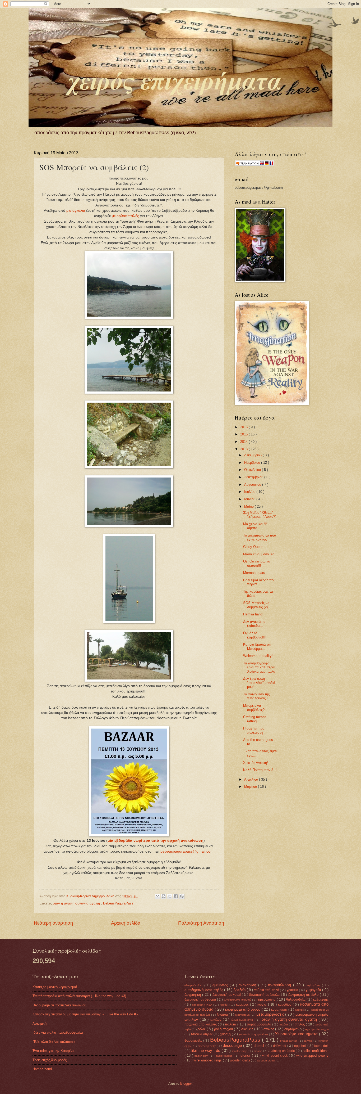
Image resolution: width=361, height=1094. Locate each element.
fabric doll (321, 1045)
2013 (244, 449)
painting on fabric (283, 1050)
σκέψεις (247, 1029)
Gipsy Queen (253, 547)
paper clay (202, 1055)
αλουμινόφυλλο (194, 985)
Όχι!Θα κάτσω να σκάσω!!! (256, 563)
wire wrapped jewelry (312, 1055)
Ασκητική (40, 1023)
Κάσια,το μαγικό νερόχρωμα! (55, 987)
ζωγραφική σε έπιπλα (265, 994)
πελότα (284, 1024)
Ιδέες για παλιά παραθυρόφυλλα (58, 1032)
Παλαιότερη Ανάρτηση (201, 923)
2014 (244, 442)
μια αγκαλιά (75, 211)
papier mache (225, 1055)
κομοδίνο (285, 1004)
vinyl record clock (275, 1055)
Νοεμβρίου (252, 463)
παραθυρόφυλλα (259, 1024)
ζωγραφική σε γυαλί (227, 994)
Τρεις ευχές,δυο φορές (50, 1060)
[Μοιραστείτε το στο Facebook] (175, 896)
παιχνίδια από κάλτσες (201, 1024)
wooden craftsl (266, 1060)
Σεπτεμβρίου (254, 477)
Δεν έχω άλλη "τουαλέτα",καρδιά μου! (259, 683)
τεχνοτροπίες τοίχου (316, 1029)
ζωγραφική (193, 995)
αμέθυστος (221, 985)
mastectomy (240, 1051)
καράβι (224, 1004)
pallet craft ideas (315, 1051)
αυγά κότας (314, 985)
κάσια (262, 1004)
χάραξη (226, 1034)
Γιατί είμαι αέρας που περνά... (259, 582)
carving (308, 1040)
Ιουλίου (250, 492)
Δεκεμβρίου (253, 455)
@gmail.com (203, 851)
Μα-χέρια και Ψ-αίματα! (255, 526)
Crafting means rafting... (254, 719)
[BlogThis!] (163, 896)
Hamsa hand (252, 614)
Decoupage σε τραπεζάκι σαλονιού (59, 1005)
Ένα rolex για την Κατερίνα (54, 1051)
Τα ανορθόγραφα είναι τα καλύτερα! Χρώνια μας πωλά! (259, 667)
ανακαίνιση (248, 985)
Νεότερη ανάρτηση (53, 923)
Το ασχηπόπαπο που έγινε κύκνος (259, 537)
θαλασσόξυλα (296, 999)
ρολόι (202, 1029)
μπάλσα (216, 1019)
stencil (246, 1055)
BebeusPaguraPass (118, 903)
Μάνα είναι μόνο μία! (259, 554)
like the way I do (206, 1050)
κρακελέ (300, 1009)
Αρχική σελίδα (125, 923)
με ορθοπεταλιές (125, 216)
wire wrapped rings (208, 1060)
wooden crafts (240, 1060)
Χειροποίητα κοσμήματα (297, 1034)
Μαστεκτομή (243, 1014)
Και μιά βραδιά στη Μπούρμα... (257, 646)
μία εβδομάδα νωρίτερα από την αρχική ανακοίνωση (155, 841)
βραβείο (240, 990)
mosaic (258, 1051)
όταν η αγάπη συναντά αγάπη (77, 903)
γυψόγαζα (314, 990)
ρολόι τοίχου (224, 1029)
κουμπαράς (280, 1009)
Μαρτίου (251, 787)
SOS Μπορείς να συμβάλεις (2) (256, 605)
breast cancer (289, 1040)
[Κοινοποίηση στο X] (169, 896)
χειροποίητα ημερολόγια (254, 1034)
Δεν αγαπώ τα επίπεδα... (254, 624)
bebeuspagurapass (176, 851)
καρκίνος (243, 1004)
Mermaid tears (254, 573)
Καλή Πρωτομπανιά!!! (260, 770)
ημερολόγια (267, 999)
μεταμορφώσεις (270, 1014)
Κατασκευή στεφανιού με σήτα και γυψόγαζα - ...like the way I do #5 (85, 1014)
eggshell (301, 1045)
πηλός (300, 1024)
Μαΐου (249, 506)
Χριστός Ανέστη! (255, 763)
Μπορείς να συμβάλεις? (254, 708)
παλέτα (231, 1024)
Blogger (186, 1084)
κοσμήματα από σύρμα (243, 1009)
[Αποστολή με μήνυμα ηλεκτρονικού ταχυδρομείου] (157, 896)
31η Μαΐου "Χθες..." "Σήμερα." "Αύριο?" (259, 515)
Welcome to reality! (258, 656)
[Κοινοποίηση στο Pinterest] (181, 896)
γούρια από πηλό (267, 990)
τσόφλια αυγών (202, 1034)
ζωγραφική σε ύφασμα (200, 999)
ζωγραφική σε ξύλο (304, 995)
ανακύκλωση (280, 985)
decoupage (233, 1045)
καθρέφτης (320, 999)
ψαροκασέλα (193, 1040)
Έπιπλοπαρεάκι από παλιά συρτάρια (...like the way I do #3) (79, 996)
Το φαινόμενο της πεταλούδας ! (256, 696)
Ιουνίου (250, 499)
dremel (259, 1046)
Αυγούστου (253, 485)
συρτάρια (291, 1029)
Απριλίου (251, 779)
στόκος (269, 1029)
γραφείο (293, 990)
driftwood (280, 1045)
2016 (244, 427)
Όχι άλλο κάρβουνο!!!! (254, 635)
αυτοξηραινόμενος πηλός (204, 990)
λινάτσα (223, 1014)
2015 (244, 434)
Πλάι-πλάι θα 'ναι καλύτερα (54, 1042)
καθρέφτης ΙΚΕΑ (202, 1004)
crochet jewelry (207, 1046)
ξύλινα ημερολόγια (242, 1019)
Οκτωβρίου (253, 470)
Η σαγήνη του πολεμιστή (253, 730)
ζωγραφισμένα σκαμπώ (238, 999)
